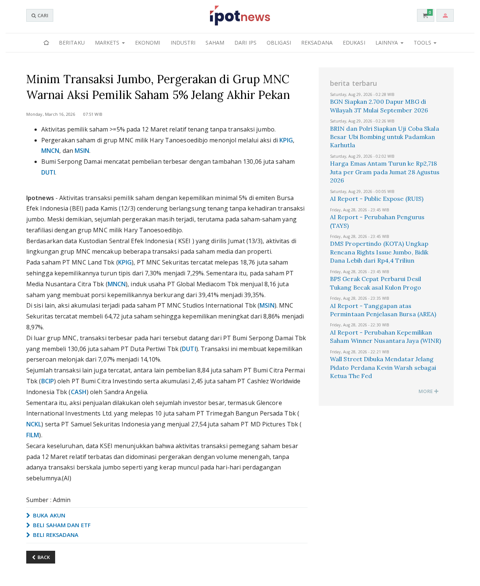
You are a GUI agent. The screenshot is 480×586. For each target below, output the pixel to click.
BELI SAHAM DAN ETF (61, 525)
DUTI (48, 172)
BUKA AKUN (48, 515)
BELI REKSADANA (55, 534)
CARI (42, 15)
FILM (32, 435)
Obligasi (279, 42)
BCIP (47, 381)
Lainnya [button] (387, 42)
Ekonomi (147, 42)
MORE (426, 391)
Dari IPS (245, 42)
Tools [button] (423, 42)
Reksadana (317, 42)
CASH (79, 392)
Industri (183, 42)
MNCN (50, 150)
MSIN (82, 150)
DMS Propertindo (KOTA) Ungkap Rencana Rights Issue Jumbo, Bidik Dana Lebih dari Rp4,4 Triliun (379, 252)
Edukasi (354, 42)
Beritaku (72, 42)
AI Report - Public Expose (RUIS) (376, 198)
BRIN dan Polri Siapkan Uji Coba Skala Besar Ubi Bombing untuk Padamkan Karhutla (384, 137)
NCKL (33, 424)
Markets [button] (108, 42)
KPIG (286, 140)
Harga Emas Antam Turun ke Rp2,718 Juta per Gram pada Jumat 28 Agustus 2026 (385, 172)
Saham (215, 42)
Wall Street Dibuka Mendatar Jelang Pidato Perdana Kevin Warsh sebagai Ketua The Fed (383, 367)
